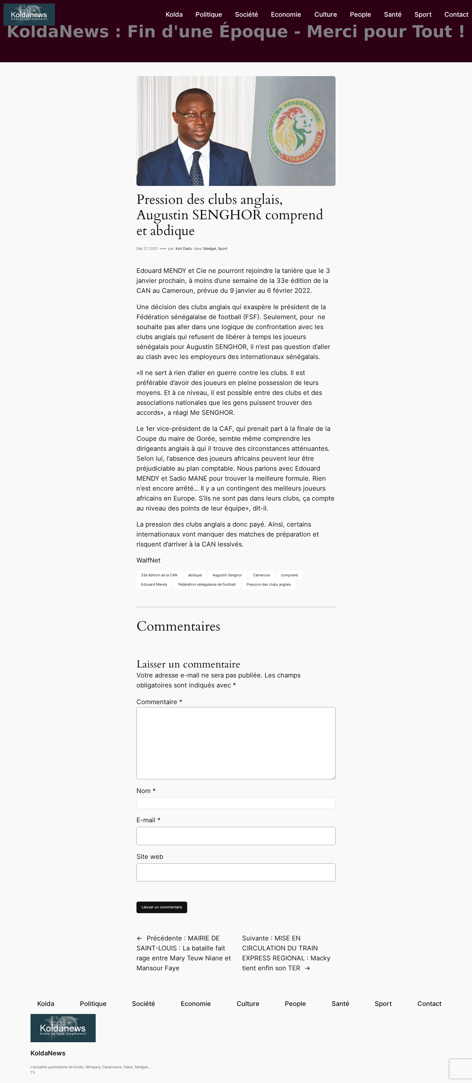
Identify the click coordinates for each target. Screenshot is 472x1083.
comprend (289, 575)
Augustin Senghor (227, 575)
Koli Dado (184, 248)
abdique (195, 575)
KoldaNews (48, 1053)
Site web (149, 856)
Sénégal (209, 248)
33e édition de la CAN (159, 575)
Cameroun (261, 575)
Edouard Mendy (154, 584)
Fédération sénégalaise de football (207, 584)
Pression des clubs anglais (269, 584)
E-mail (148, 820)
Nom (146, 791)
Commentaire (159, 702)
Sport (222, 248)
